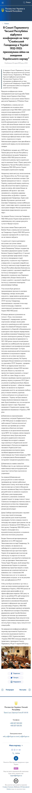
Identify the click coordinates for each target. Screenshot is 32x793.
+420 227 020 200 (16, 723)
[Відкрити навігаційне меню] (3, 3)
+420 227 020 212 (16, 726)
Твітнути (15, 677)
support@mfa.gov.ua (16, 775)
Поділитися (16, 673)
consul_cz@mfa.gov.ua (22, 736)
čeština (17, 753)
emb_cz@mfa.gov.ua (9, 736)
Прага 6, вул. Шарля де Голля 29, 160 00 (16, 712)
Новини (6, 23)
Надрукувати (17, 682)
